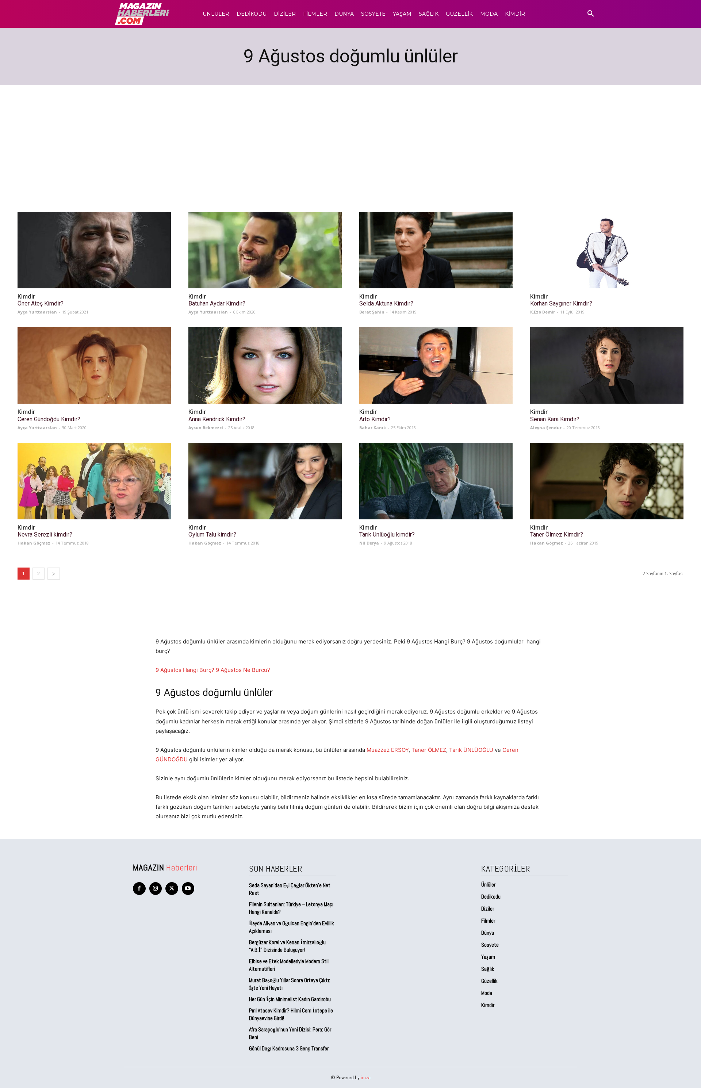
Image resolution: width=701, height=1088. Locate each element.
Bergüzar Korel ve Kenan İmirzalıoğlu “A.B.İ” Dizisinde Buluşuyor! (287, 946)
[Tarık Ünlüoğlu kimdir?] (436, 481)
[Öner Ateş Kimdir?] (94, 250)
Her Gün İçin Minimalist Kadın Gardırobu (290, 999)
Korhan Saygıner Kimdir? (561, 303)
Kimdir (26, 296)
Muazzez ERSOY (388, 749)
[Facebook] (139, 888)
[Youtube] (188, 888)
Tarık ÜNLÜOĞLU (471, 749)
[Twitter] (171, 888)
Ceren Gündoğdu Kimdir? (49, 419)
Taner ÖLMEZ (428, 749)
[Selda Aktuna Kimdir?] (436, 250)
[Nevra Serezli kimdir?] (94, 481)
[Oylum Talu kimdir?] (265, 481)
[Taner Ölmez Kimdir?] (606, 481)
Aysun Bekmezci (205, 427)
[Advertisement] (350, 139)
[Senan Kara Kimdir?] (606, 365)
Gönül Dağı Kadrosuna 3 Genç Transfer (289, 1048)
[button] (591, 14)
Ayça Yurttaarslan (37, 312)
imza (366, 1077)
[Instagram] (155, 888)
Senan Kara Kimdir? (554, 419)
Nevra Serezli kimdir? (45, 534)
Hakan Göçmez (34, 543)
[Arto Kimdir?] (436, 365)
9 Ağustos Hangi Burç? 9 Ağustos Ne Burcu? (213, 669)
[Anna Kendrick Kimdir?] (265, 365)
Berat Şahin (371, 312)
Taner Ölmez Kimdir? (556, 534)
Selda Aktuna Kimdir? (386, 303)
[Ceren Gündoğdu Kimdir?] (94, 365)
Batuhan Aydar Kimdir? (216, 303)
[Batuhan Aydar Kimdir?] (265, 250)
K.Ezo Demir (542, 312)
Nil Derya (369, 543)
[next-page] (53, 574)
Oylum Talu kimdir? (212, 534)
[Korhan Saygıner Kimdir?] (606, 250)
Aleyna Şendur (546, 427)
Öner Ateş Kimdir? (41, 303)
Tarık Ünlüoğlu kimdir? (387, 534)
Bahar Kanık (372, 427)
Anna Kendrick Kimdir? (216, 419)
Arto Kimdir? (375, 419)
